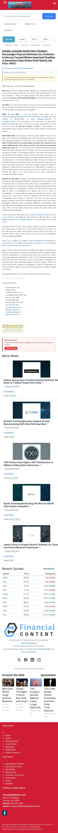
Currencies (24, 45)
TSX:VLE (12, 396)
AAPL (5, 582)
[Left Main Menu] (5, 2)
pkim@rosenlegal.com (44, 119)
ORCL (5, 610)
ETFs (34, 39)
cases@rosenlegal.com (10, 121)
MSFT (5, 602)
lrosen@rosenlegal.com (13, 307)
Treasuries (46, 45)
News (16, 45)
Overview (8, 45)
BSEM (12, 437)
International (35, 45)
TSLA (5, 615)
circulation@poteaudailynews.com (24, 806)
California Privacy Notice (19, 827)
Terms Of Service (28, 652)
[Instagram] (39, 660)
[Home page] (19, 5)
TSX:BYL (17, 519)
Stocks (22, 39)
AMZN (5, 577)
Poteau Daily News (19, 824)
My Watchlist (29, 24)
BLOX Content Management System (20, 829)
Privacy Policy (44, 649)
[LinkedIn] (32, 660)
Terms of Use (48, 824)
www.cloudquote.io (29, 643)
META (5, 598)
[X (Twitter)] (19, 660)
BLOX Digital (39, 829)
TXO (11, 478)
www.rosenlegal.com (12, 314)
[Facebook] (26, 660)
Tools (45, 39)
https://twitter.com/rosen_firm (33, 243)
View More (48, 568)
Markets (8, 39)
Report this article (11, 348)
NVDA (5, 606)
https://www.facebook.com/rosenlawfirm (16, 245)
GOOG (5, 594)
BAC (4, 590)
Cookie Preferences (34, 827)
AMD (5, 586)
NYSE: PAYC (35, 93)
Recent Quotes (9, 24)
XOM (15, 478)
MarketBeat (10, 391)
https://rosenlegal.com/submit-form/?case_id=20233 (20, 116)
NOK (11, 519)
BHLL (12, 560)
